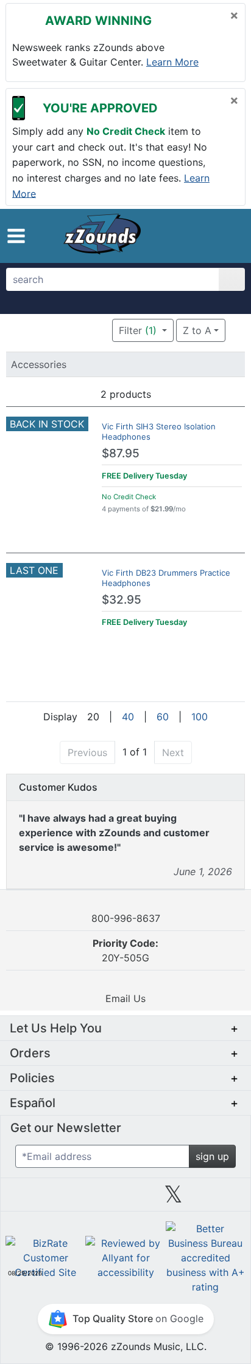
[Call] (226, 236)
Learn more (172, 62)
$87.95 (121, 453)
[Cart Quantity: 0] (177, 236)
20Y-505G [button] (125, 950)
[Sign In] (204, 236)
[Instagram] (125, 1199)
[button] (16, 236)
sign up (212, 1156)
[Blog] (29, 1199)
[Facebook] (77, 1199)
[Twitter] (173, 1199)
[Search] (232, 279)
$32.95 (121, 599)
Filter (138, 330)
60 (163, 717)
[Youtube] (222, 1199)
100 (199, 717)
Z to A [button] (197, 330)
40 (128, 717)
